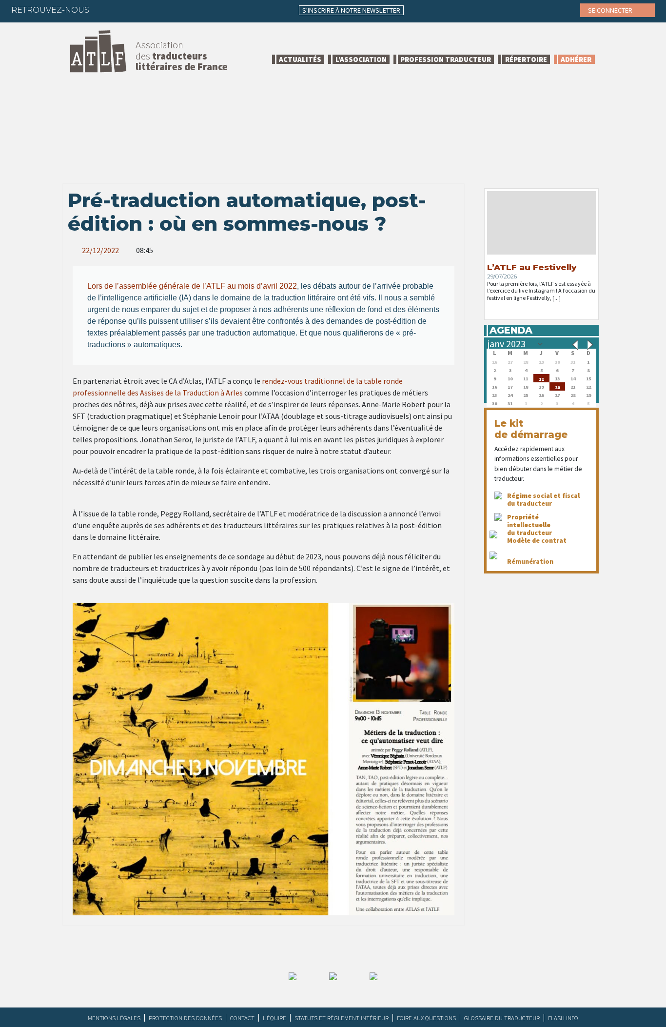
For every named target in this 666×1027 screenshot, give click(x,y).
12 (541, 378)
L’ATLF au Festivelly (531, 267)
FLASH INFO (563, 1018)
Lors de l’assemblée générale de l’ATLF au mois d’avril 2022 (192, 286)
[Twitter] (124, 10)
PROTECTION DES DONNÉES (185, 1018)
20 (557, 386)
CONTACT (242, 1018)
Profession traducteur (445, 59)
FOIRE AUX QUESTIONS (426, 1018)
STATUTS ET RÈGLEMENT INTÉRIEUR (341, 1018)
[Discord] (200, 10)
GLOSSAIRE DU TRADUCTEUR (502, 1018)
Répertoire (526, 59)
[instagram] (162, 10)
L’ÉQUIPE (274, 1018)
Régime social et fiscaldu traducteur (543, 499)
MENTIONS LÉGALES (114, 1018)
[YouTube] (181, 10)
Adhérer (576, 59)
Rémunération (530, 561)
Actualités (300, 59)
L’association (361, 59)
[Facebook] (105, 10)
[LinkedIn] (143, 10)
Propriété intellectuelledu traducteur (529, 525)
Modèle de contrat (537, 540)
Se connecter (611, 10)
